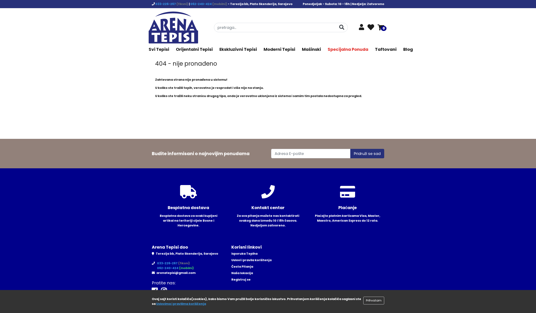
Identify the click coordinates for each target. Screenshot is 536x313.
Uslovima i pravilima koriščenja (181, 304)
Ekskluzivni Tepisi (238, 49)
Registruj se (241, 279)
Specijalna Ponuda (348, 49)
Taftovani (386, 49)
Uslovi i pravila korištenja (251, 260)
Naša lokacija (242, 273)
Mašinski (311, 49)
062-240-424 (201, 4)
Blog (408, 49)
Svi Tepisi (159, 49)
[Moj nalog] (361, 28)
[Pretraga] (342, 27)
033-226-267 (166, 4)
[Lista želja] (370, 27)
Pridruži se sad (367, 153)
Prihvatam (373, 300)
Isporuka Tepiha (244, 254)
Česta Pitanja (242, 266)
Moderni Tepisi (279, 49)
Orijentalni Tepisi (194, 49)
